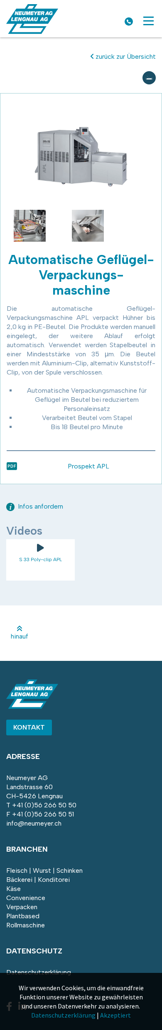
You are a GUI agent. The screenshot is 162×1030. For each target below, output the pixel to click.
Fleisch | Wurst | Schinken (44, 870)
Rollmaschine (25, 925)
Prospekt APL (88, 466)
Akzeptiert (115, 1015)
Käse (13, 889)
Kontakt (29, 727)
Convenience (25, 898)
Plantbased (22, 916)
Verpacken (21, 907)
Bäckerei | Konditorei (38, 880)
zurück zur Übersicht (125, 56)
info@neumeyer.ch (33, 823)
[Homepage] (32, 32)
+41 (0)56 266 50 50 (44, 805)
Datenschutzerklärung (38, 972)
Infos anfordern (39, 506)
